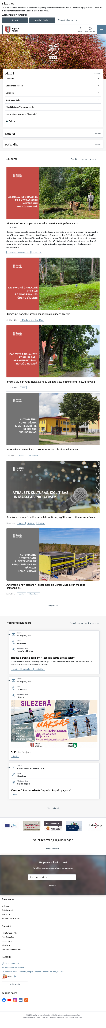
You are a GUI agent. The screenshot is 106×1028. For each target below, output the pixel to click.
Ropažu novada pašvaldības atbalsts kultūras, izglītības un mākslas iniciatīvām (50, 517)
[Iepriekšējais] (5, 826)
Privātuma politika (9, 933)
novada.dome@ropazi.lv (15, 967)
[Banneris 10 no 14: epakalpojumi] (74, 825)
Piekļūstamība (8, 937)
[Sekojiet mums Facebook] (4, 1000)
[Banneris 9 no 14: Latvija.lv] (53, 825)
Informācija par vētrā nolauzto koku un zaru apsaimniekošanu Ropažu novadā (50, 381)
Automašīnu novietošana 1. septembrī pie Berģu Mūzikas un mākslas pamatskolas (45, 586)
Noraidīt (15, 20)
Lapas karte (7, 941)
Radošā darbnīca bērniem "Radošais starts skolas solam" (43, 657)
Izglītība (21, 455)
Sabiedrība (37, 252)
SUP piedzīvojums (21, 752)
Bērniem (16, 669)
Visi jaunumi (53, 605)
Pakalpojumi (7, 910)
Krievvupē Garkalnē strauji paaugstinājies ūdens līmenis (38, 314)
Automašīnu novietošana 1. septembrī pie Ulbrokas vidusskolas (42, 449)
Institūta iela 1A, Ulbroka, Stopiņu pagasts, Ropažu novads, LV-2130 (34, 971)
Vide (23, 388)
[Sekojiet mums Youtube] (9, 999)
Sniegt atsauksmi (53, 848)
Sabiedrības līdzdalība (11, 918)
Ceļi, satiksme (33, 455)
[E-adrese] (7, 976)
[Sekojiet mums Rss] (26, 1000)
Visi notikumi (53, 808)
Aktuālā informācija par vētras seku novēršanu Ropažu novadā (42, 223)
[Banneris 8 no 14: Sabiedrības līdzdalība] (32, 825)
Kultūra (21, 523)
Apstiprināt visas (42, 20)
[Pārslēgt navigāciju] (101, 29)
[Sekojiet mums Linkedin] (20, 1000)
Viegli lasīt (6, 945)
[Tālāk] (100, 826)
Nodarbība (39, 669)
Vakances (6, 906)
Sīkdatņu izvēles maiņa (11, 949)
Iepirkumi (6, 914)
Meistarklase (27, 669)
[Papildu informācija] (15, 976)
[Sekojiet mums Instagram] (15, 1000)
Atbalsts (41, 523)
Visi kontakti (15, 984)
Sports (15, 756)
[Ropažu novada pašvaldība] (12, 30)
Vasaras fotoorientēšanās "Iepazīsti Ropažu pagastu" (41, 790)
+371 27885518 (12, 963)
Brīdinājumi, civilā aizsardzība (18, 252)
